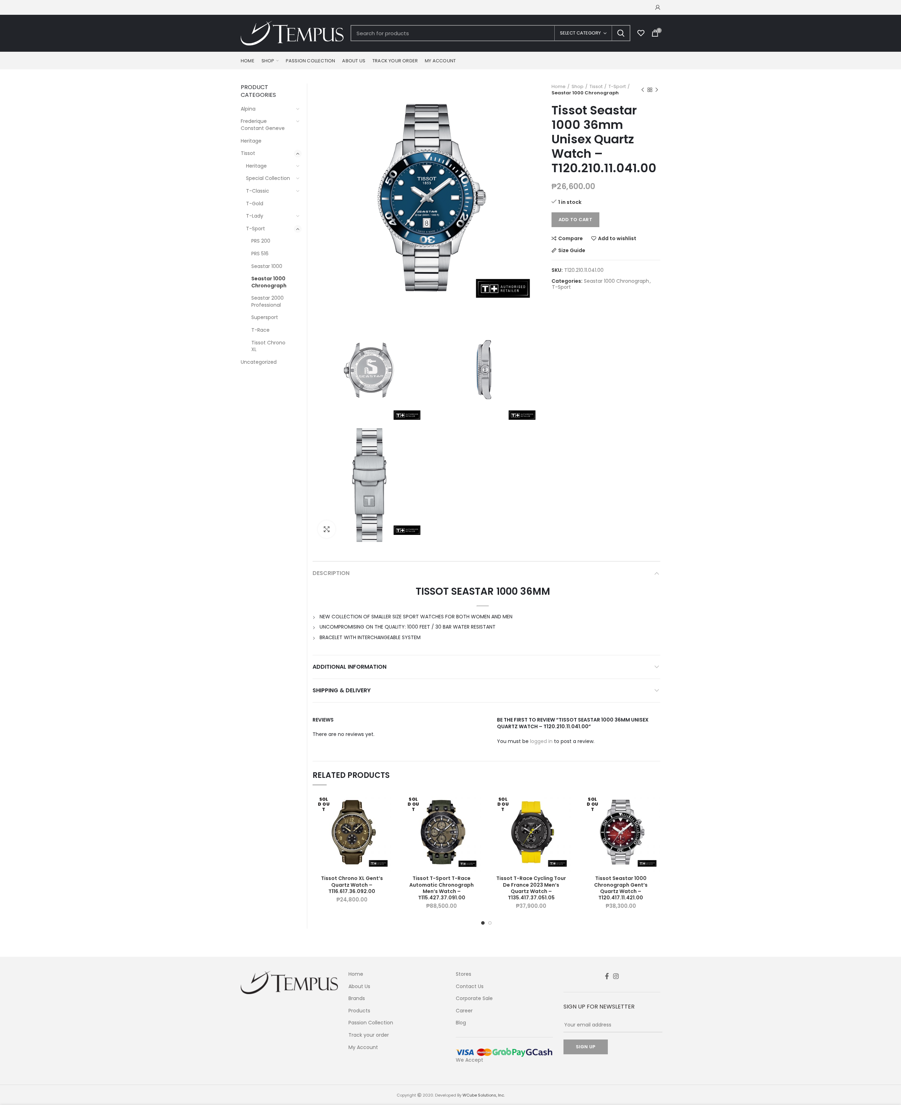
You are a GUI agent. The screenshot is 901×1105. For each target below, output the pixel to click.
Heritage (251, 140)
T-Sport (617, 86)
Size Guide (571, 250)
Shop (578, 86)
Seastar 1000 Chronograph (585, 93)
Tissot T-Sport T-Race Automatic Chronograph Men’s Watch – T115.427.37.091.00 (441, 888)
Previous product (642, 89)
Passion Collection (370, 1022)
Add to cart (575, 219)
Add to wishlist (617, 238)
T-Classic (257, 190)
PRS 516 (260, 253)
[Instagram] (616, 976)
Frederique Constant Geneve (263, 125)
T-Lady (254, 215)
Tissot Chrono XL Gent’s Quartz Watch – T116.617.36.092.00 (352, 884)
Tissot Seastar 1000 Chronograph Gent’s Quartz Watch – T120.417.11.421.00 (621, 888)
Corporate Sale (474, 998)
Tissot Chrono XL (268, 346)
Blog (461, 1022)
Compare (570, 238)
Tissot (596, 86)
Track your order (368, 1035)
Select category (580, 33)
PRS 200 (260, 240)
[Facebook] (607, 976)
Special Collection (268, 178)
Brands (356, 998)
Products (359, 1010)
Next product (656, 89)
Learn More (386, 820)
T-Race (260, 329)
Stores (463, 974)
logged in (541, 741)
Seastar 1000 (266, 266)
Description (331, 573)
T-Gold (254, 203)
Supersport (264, 317)
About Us (359, 986)
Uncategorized (259, 362)
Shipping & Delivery (342, 690)
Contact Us (470, 986)
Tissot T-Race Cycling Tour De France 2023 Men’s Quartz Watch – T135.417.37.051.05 (531, 888)
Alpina (248, 108)
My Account (363, 1047)
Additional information (349, 667)
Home (559, 86)
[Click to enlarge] (326, 529)
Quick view (386, 836)
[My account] (658, 7)
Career (464, 1010)
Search (621, 33)
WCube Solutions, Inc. (483, 1095)
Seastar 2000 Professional (267, 301)
